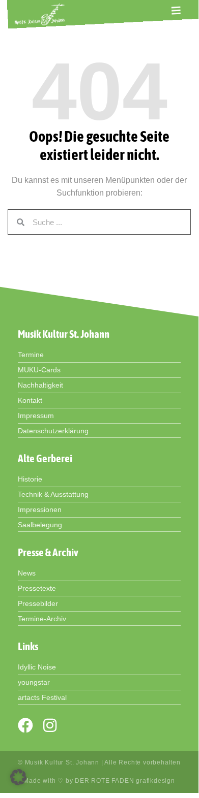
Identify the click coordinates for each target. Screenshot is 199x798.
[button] (176, 10)
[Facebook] (25, 725)
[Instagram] (50, 725)
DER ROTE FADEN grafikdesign (125, 780)
